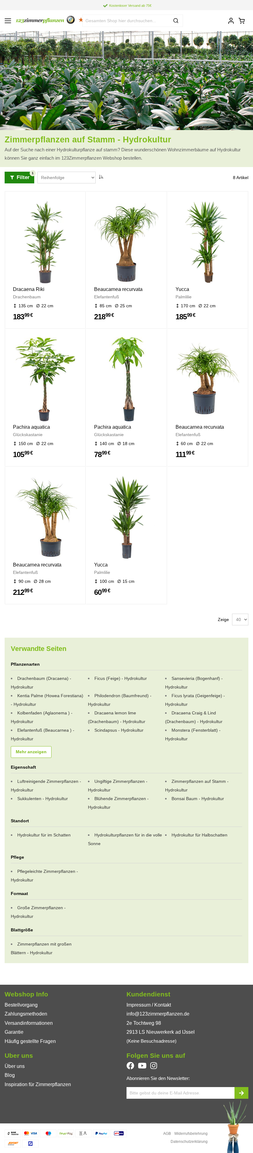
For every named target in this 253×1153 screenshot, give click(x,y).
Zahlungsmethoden (26, 1013)
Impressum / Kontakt (148, 1005)
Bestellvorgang (21, 1005)
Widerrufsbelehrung (191, 1133)
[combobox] (132, 20)
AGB (167, 1133)
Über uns (15, 1066)
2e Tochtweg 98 (143, 1023)
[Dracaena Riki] (45, 242)
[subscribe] (241, 1093)
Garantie (14, 1032)
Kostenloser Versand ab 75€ (130, 5)
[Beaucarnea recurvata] (126, 242)
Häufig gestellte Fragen (30, 1041)
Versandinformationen (29, 1023)
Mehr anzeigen (31, 752)
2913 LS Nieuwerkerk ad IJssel (160, 1032)
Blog (10, 1075)
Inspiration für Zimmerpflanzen (38, 1084)
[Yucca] (208, 242)
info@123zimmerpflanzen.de (157, 1013)
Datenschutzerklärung (189, 1141)
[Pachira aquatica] (45, 380)
